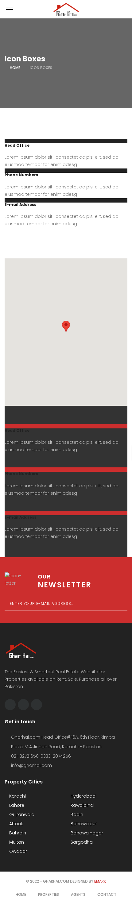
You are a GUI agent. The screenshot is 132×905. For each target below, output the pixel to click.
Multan (16, 842)
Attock (15, 824)
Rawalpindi (81, 805)
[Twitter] (23, 704)
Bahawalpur (83, 824)
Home (15, 67)
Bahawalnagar (86, 833)
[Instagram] (36, 704)
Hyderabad (82, 796)
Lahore (16, 805)
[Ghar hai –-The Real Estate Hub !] (66, 9)
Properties (48, 894)
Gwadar (17, 851)
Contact (106, 894)
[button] (66, 326)
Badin (76, 814)
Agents (78, 894)
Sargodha (81, 842)
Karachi (17, 796)
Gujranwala (21, 814)
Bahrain (17, 833)
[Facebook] (10, 704)
